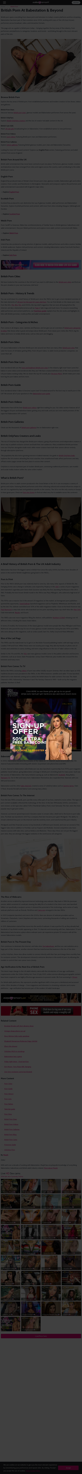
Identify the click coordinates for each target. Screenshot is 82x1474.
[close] (69, 716)
